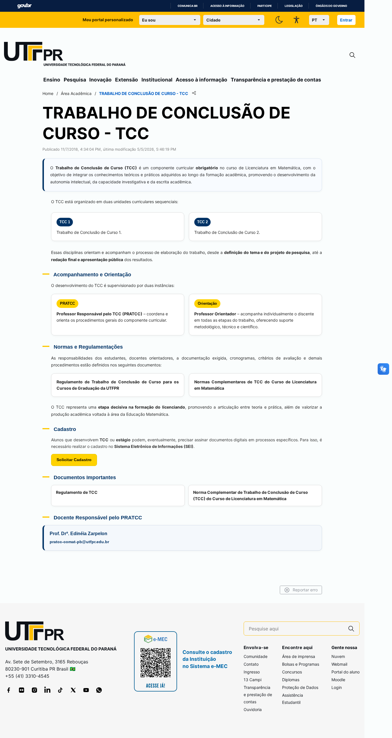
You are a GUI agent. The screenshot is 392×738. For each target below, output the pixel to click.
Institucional (156, 80)
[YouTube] (86, 690)
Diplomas (290, 679)
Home (47, 93)
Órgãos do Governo (331, 5)
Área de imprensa (298, 656)
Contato (251, 664)
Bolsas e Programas (300, 664)
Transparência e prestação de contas (276, 80)
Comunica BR (187, 5)
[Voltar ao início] (36, 632)
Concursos (292, 671)
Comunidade (255, 656)
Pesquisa (75, 80)
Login (336, 687)
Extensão (126, 80)
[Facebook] (8, 690)
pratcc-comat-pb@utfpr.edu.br (79, 541)
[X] (73, 690)
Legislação (294, 5)
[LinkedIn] (47, 690)
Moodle (338, 679)
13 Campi (252, 679)
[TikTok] (60, 690)
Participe (264, 5)
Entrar (346, 20)
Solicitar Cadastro (74, 459)
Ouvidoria (253, 709)
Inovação (100, 80)
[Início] (65, 55)
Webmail (339, 664)
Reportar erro (305, 589)
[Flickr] (21, 690)
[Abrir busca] (352, 55)
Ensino (51, 80)
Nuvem (338, 656)
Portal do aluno (345, 671)
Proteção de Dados (300, 687)
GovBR (24, 6)
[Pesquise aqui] (351, 628)
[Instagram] (34, 690)
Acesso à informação (227, 5)
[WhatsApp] (99, 690)
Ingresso (252, 671)
